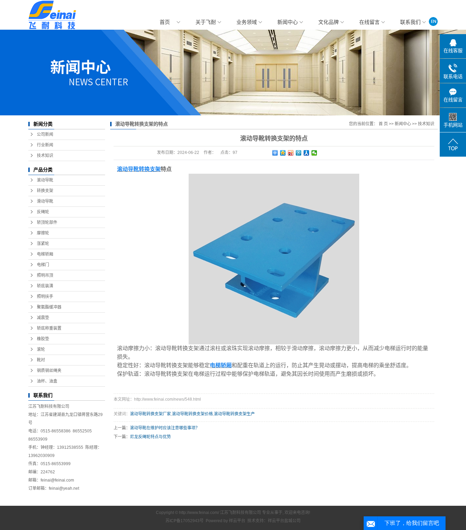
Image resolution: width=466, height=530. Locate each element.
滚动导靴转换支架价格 (192, 414)
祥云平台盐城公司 (284, 520)
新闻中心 (287, 22)
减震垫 (43, 317)
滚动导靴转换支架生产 (234, 414)
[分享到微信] (314, 153)
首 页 (383, 123)
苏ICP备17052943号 (184, 520)
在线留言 (369, 22)
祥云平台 (237, 520)
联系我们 (410, 22)
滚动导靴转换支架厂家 (150, 414)
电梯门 (43, 264)
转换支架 (45, 190)
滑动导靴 (45, 201)
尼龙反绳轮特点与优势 (150, 436)
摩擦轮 (43, 233)
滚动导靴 (45, 180)
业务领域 (246, 22)
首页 (165, 22)
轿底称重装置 (49, 328)
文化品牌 (328, 22)
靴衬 (41, 360)
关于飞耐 (205, 22)
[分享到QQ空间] (283, 153)
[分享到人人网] (306, 153)
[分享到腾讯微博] (299, 153)
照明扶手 (45, 296)
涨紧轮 (43, 243)
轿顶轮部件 (47, 222)
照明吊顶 (45, 275)
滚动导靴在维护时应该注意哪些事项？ (165, 428)
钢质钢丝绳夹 (49, 370)
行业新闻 (45, 145)
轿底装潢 (45, 286)
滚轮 (41, 349)
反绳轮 (43, 212)
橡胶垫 (43, 338)
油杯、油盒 (47, 381)
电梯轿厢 (45, 254)
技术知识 (45, 155)
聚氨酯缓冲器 (49, 307)
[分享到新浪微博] (291, 153)
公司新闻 (45, 134)
